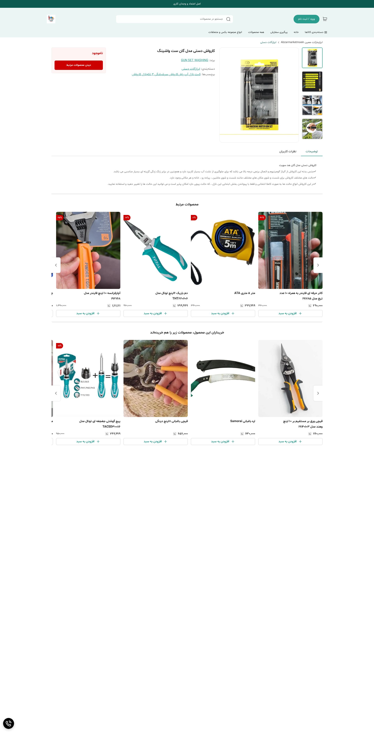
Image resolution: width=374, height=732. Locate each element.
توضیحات (312, 151)
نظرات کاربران (287, 151)
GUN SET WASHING (194, 60)
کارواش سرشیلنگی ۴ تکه (162, 74)
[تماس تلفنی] (8, 723)
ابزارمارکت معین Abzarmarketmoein (302, 42)
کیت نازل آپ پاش (189, 74)
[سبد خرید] (325, 19)
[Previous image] (225, 95)
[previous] (318, 265)
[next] (56, 265)
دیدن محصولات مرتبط (78, 65)
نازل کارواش (139, 74)
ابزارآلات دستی (268, 42)
